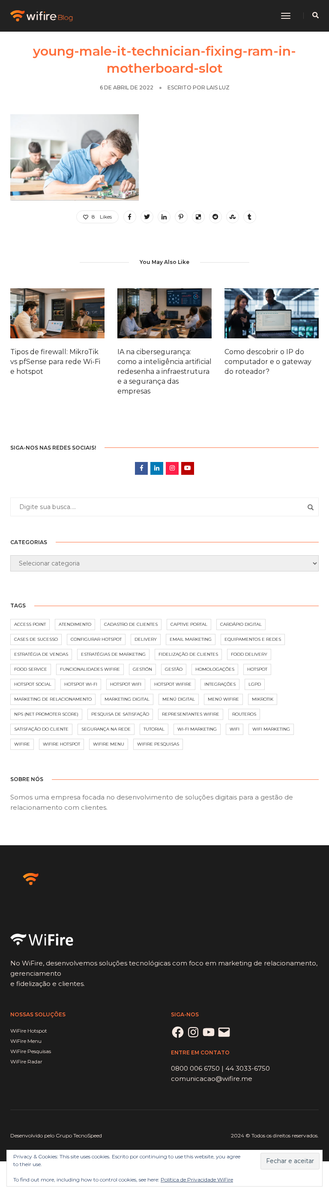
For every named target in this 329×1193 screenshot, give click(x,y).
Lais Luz (218, 87)
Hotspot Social (32, 684)
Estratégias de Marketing (113, 654)
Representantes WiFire (190, 714)
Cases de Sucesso (36, 639)
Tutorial (154, 729)
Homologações (214, 669)
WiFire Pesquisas (158, 744)
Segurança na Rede (106, 729)
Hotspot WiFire (172, 684)
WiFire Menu (108, 744)
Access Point (30, 624)
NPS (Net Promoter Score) (46, 714)
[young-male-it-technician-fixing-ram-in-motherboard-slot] (129, 216)
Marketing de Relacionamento (53, 699)
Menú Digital (178, 699)
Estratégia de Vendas (41, 654)
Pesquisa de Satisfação (120, 714)
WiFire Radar (26, 1061)
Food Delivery (249, 654)
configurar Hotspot (96, 639)
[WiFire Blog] (42, 15)
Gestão (173, 669)
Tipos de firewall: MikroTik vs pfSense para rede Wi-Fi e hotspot (55, 362)
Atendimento (75, 624)
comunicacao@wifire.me (211, 1079)
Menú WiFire (223, 699)
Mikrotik (262, 699)
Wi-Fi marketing (197, 729)
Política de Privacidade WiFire (197, 1179)
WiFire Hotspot (61, 744)
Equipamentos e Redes (252, 639)
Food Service (30, 669)
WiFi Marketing (271, 729)
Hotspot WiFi (125, 684)
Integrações (220, 684)
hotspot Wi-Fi (80, 684)
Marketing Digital (127, 699)
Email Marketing (191, 639)
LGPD (254, 684)
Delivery (146, 639)
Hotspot (257, 669)
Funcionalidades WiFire (90, 669)
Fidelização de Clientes (188, 654)
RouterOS (244, 714)
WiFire (22, 744)
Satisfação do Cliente (41, 729)
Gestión (142, 669)
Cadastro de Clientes (131, 624)
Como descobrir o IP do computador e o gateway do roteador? (267, 362)
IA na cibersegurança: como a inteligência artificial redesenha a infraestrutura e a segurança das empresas (164, 371)
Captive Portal (188, 624)
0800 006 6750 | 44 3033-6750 (220, 1068)
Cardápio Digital (241, 624)
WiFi (234, 729)
